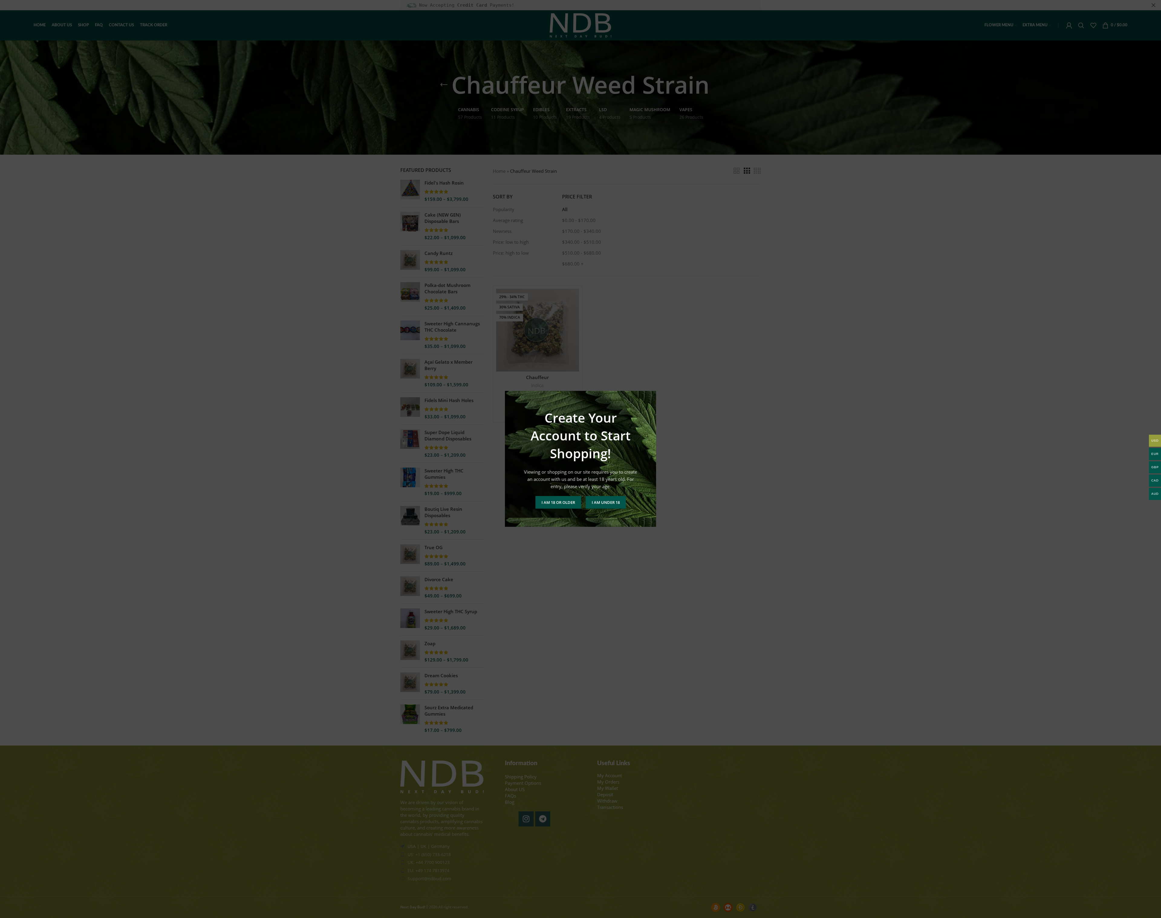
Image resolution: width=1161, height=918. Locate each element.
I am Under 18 (606, 502)
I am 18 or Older (558, 502)
